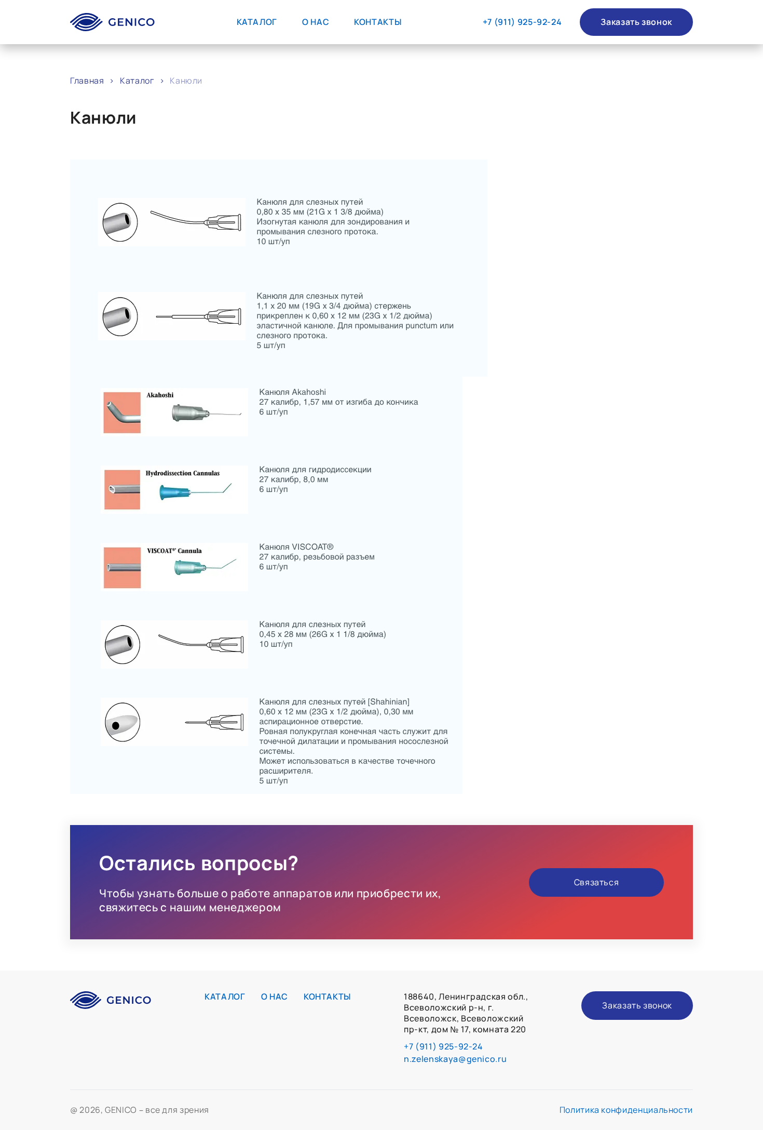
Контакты (377, 22)
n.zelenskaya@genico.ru (455, 1059)
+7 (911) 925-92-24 (522, 22)
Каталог (257, 22)
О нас (315, 22)
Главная (87, 80)
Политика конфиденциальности (626, 1110)
